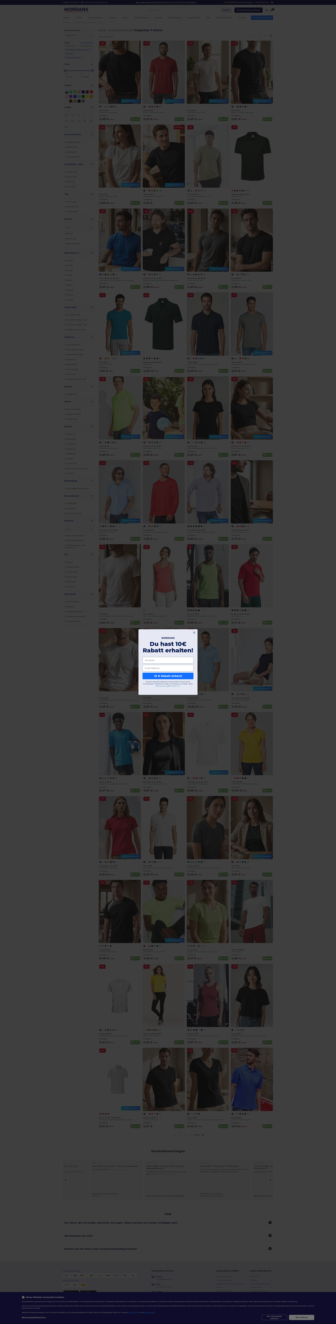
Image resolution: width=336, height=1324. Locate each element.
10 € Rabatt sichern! (168, 676)
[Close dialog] (194, 632)
